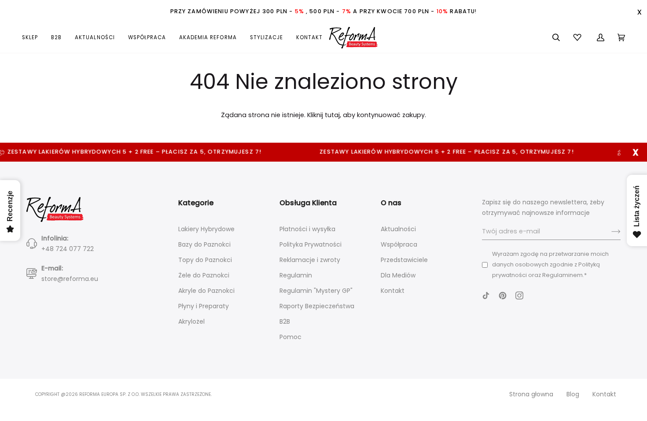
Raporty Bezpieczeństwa (316, 306)
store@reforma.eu (69, 278)
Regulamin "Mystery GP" (316, 290)
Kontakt (392, 290)
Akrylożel (191, 321)
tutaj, (333, 115)
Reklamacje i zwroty (309, 259)
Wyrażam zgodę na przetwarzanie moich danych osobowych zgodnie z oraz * (550, 264)
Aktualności (398, 229)
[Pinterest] (503, 295)
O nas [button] (391, 203)
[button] (33, 37)
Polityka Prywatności (310, 244)
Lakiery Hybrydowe (206, 229)
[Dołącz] (609, 232)
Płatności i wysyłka (307, 229)
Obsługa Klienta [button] (308, 203)
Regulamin (295, 275)
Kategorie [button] (195, 203)
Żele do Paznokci (203, 275)
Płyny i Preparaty (203, 306)
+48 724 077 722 (67, 248)
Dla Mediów (398, 275)
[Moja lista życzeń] (578, 37)
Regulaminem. (563, 275)
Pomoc (290, 336)
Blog (572, 394)
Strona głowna (531, 394)
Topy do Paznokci (205, 259)
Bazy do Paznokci (204, 244)
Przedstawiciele (404, 259)
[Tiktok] (486, 295)
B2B (284, 321)
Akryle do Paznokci (206, 290)
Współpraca (399, 244)
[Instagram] (519, 295)
